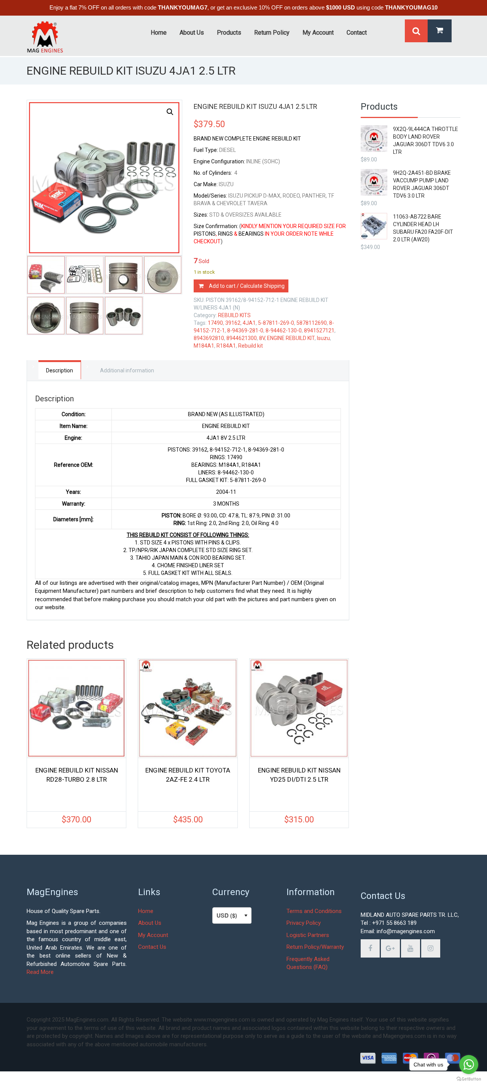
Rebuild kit (250, 346)
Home (145, 911)
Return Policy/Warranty (315, 946)
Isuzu (323, 338)
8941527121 (319, 330)
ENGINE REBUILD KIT (291, 338)
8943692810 (209, 338)
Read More (40, 972)
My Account (153, 935)
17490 (215, 323)
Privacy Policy (303, 922)
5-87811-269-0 (276, 323)
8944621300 (241, 338)
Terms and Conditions (314, 911)
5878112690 (311, 323)
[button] (170, 112)
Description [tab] (59, 370)
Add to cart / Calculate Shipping (247, 286)
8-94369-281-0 (245, 330)
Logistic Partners (307, 935)
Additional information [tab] (127, 370)
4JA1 (249, 323)
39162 (232, 323)
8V (262, 338)
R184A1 (226, 346)
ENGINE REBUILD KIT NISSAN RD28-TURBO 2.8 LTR (76, 774)
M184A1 (204, 346)
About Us (149, 922)
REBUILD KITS (234, 315)
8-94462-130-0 (284, 330)
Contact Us (152, 946)
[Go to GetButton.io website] (469, 1079)
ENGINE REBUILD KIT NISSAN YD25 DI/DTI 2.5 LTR (299, 774)
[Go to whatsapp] (468, 1064)
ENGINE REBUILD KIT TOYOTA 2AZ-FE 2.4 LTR (187, 774)
